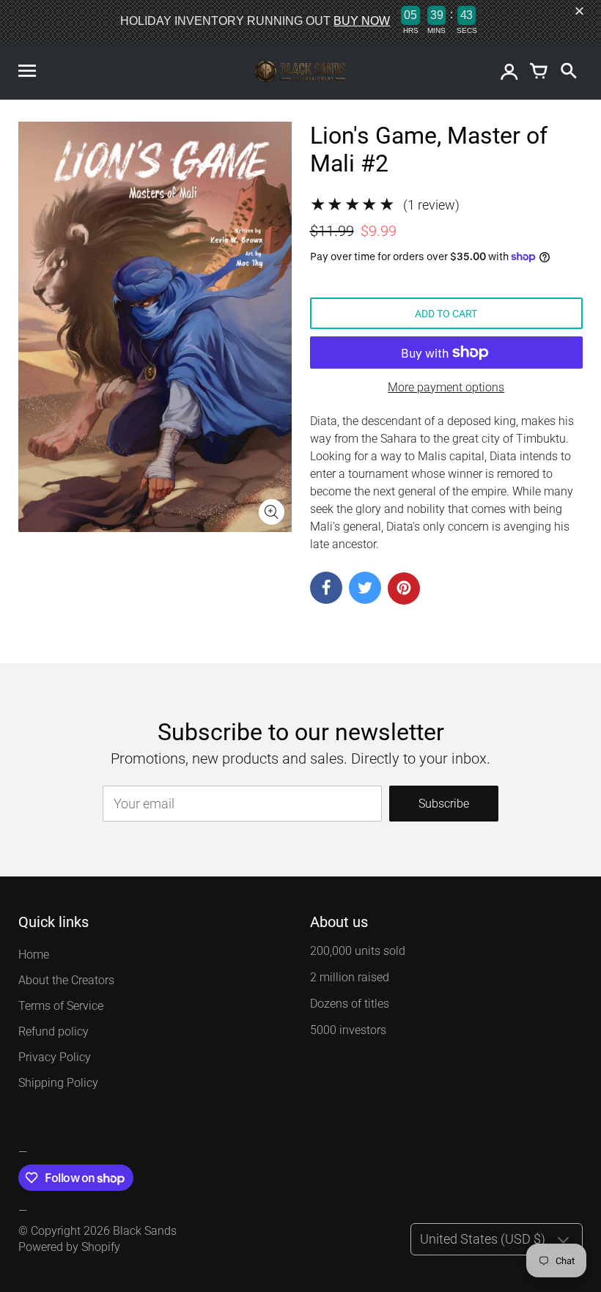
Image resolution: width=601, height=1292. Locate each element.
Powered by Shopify (69, 1247)
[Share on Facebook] (326, 588)
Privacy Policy (54, 1057)
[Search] (568, 72)
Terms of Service (60, 1006)
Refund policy (53, 1031)
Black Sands (145, 1231)
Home (33, 954)
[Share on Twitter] (365, 588)
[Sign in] (509, 72)
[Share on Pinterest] (404, 588)
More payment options (446, 387)
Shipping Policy (58, 1083)
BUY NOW (361, 21)
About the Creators (66, 980)
